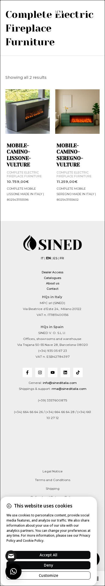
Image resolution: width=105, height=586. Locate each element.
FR (62, 258)
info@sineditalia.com (60, 383)
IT (42, 258)
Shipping (53, 488)
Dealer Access (52, 272)
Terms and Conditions (52, 480)
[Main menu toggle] (10, 10)
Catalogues (52, 278)
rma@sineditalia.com (69, 389)
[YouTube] (52, 372)
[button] (91, 11)
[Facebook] (27, 372)
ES (55, 258)
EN (48, 258)
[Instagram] (40, 372)
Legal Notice (53, 471)
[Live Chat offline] (11, 556)
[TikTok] (78, 372)
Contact (52, 289)
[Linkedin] (65, 372)
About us (52, 283)
